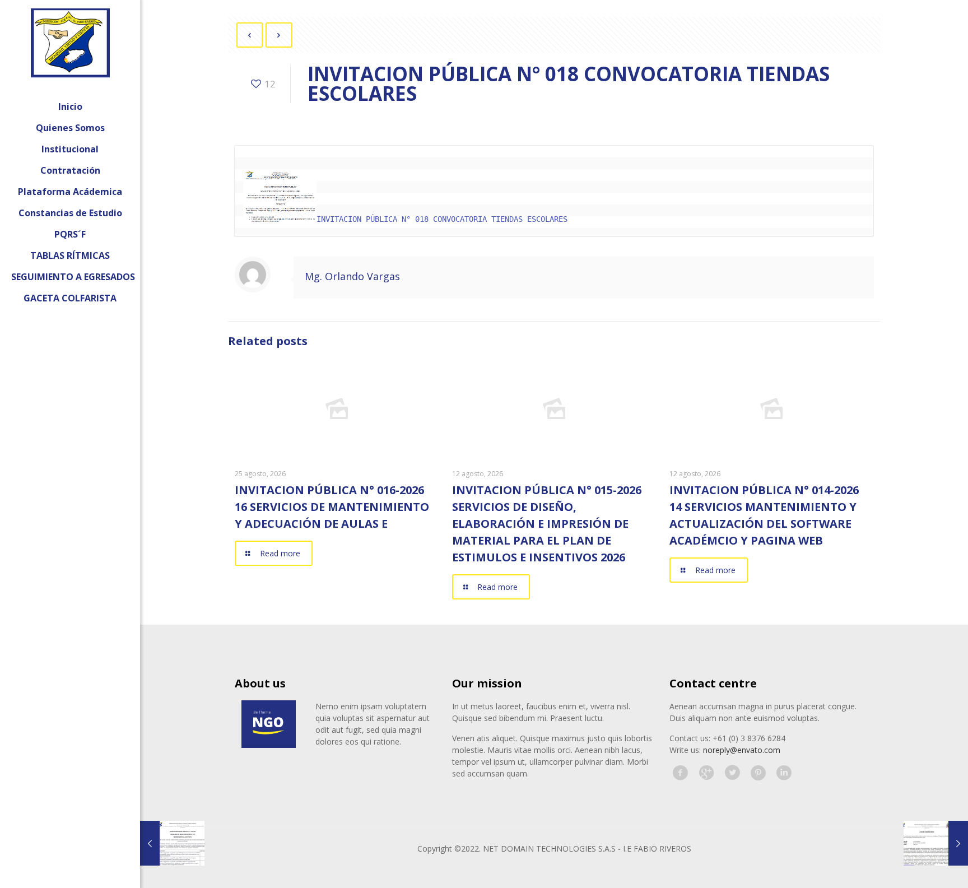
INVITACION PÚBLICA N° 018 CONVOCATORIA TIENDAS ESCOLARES (442, 219)
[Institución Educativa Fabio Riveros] (70, 47)
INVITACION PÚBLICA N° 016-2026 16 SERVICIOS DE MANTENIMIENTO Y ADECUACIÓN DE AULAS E (332, 506)
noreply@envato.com (741, 750)
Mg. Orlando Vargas (352, 276)
